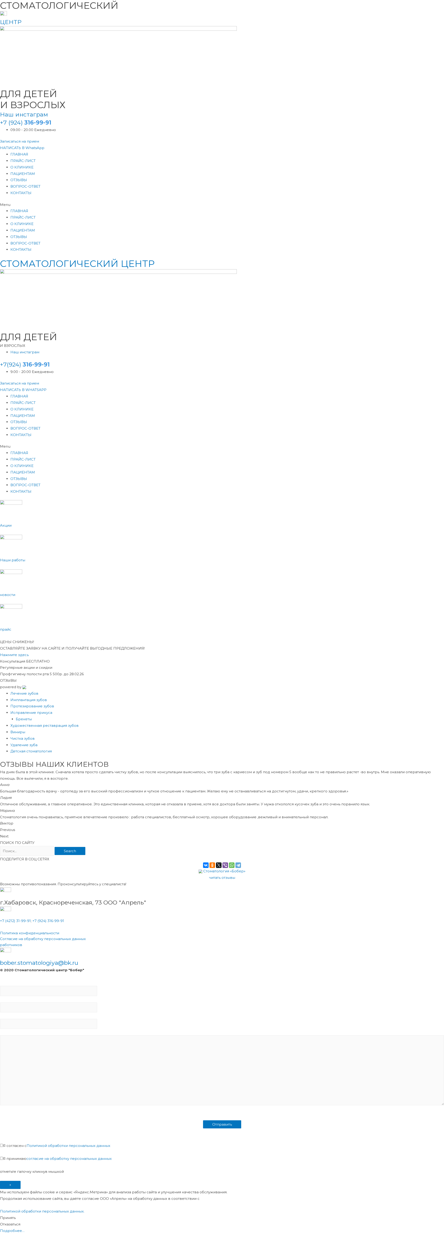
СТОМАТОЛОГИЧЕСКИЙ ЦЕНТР (77, 263)
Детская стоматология (31, 751)
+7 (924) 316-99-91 (48, 921)
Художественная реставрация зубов (44, 725)
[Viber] (225, 865)
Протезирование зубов (32, 706)
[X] (219, 865)
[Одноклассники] (212, 865)
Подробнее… (12, 1230)
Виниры (17, 732)
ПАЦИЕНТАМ (22, 173)
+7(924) (25, 364)
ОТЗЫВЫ (18, 180)
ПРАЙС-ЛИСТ (23, 161)
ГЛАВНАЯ (19, 154)
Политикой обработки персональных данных (68, 1145)
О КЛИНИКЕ (22, 167)
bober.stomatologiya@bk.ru (39, 962)
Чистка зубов (22, 738)
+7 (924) (25, 122)
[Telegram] (238, 865)
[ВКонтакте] (206, 865)
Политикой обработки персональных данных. (42, 1211)
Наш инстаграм (24, 114)
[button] (19, 141)
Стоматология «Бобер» (224, 871)
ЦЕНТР (11, 21)
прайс (5, 629)
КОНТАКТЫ (20, 193)
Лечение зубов (24, 693)
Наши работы (12, 560)
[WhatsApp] (231, 865)
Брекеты (24, 719)
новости (7, 595)
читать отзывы (222, 877)
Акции (6, 525)
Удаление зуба (23, 745)
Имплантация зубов (28, 700)
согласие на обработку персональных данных (69, 1158)
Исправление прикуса (31, 712)
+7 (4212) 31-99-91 (15, 921)
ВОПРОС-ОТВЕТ (25, 186)
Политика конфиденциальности (29, 933)
